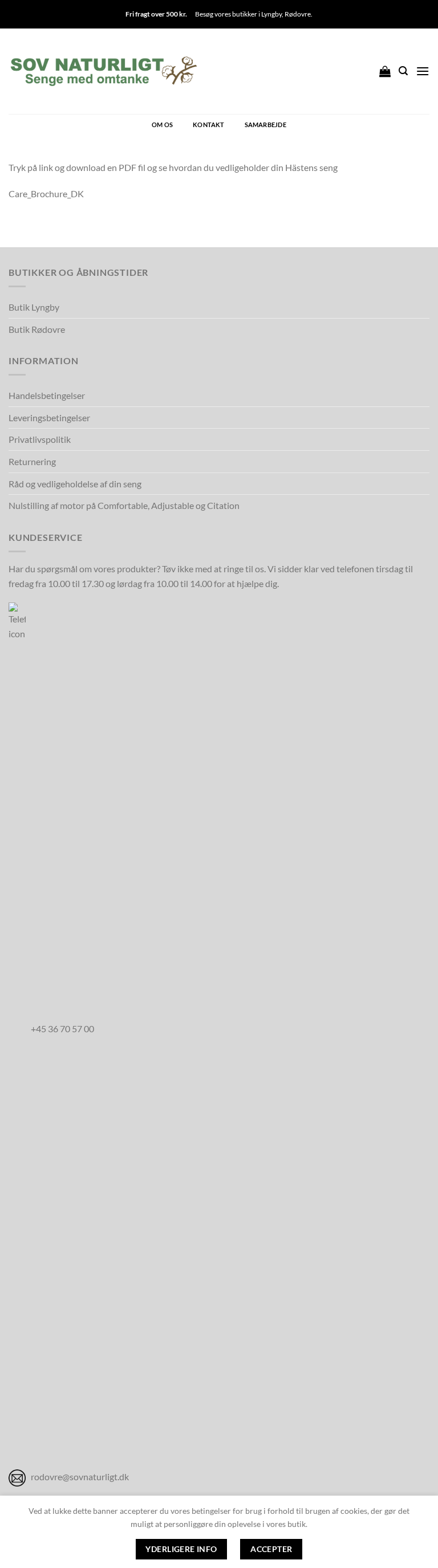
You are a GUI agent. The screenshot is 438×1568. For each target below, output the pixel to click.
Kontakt (209, 124)
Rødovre (298, 14)
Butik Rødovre (37, 329)
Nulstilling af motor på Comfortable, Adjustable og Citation (124, 505)
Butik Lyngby (34, 307)
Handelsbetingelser (47, 395)
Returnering (32, 461)
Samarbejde (265, 124)
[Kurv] (385, 71)
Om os (162, 124)
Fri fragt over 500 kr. (156, 14)
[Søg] (403, 71)
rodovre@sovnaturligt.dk (80, 1476)
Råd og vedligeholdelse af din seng (75, 483)
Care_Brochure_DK (46, 193)
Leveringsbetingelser (49, 417)
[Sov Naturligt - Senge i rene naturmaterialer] (103, 71)
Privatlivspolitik (40, 439)
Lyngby (271, 14)
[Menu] (422, 71)
